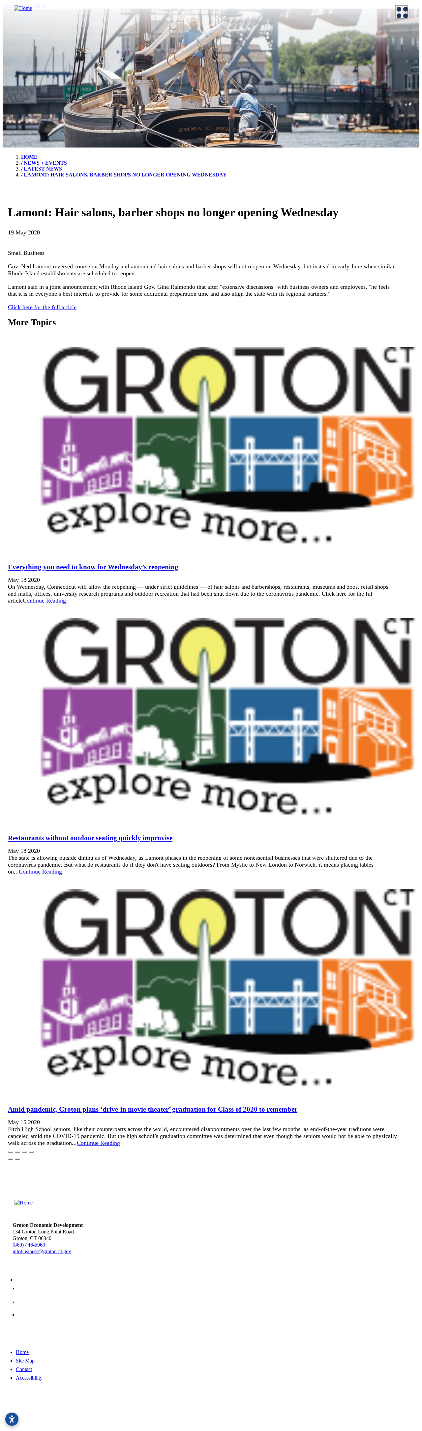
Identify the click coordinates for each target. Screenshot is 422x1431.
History (14, 97)
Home (22, 1352)
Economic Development (242, 35)
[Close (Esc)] (10, 1152)
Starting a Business (133, 54)
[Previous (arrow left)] (10, 1159)
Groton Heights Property (246, 103)
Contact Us (18, 62)
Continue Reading (44, 600)
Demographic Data (240, 62)
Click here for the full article (42, 307)
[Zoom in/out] (31, 1152)
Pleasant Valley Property (246, 111)
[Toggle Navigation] (401, 11)
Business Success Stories (139, 62)
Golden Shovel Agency (243, 1415)
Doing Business (126, 35)
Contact (24, 1369)
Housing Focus (236, 95)
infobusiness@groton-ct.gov (42, 1251)
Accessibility (29, 1378)
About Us (13, 35)
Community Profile (240, 70)
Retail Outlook (236, 87)
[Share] (17, 1152)
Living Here (19, 89)
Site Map (25, 1361)
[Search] (409, 237)
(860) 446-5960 (29, 1245)
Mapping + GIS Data (242, 78)
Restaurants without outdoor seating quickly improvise (90, 838)
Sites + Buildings (238, 45)
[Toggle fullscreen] (24, 1152)
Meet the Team (22, 45)
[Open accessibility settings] (11, 1419)
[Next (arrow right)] (17, 1159)
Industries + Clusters (242, 54)
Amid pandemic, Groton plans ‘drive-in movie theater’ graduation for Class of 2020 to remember (152, 1109)
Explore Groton (19, 78)
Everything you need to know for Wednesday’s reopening (93, 567)
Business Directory (133, 70)
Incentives (124, 45)
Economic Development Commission (45, 54)
